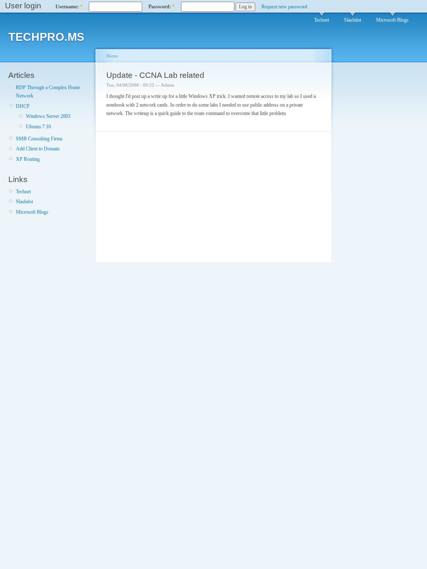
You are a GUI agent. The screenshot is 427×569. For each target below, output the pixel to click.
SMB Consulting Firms (39, 139)
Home (112, 55)
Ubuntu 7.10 (38, 127)
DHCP (23, 106)
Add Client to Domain (38, 149)
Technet (321, 20)
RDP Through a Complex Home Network (48, 92)
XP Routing (28, 159)
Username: (69, 7)
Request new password (284, 7)
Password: (161, 7)
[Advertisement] (362, 205)
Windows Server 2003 (48, 116)
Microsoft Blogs (392, 20)
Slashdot (352, 20)
